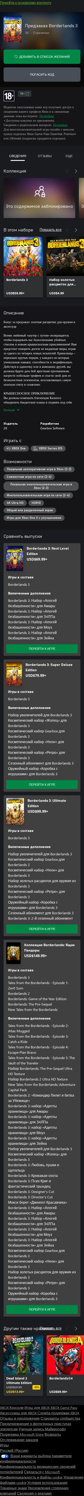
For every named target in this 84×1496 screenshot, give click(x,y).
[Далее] (75, 171)
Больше (9, 410)
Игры (4, 1445)
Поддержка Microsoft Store (22, 1434)
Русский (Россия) (14, 1450)
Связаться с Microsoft (42, 1471)
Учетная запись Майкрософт (42, 1429)
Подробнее (46, 116)
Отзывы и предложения (20, 1418)
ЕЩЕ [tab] (69, 156)
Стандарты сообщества (60, 1418)
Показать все (51, 229)
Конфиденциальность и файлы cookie (31, 1477)
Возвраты (53, 1434)
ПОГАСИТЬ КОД (42, 74)
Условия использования (47, 1482)
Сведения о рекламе (34, 1493)
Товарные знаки (13, 1488)
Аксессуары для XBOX (18, 1413)
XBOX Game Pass (64, 1407)
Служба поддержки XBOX (58, 1413)
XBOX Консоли (12, 1407)
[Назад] (66, 171)
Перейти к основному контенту (25, 2)
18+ (22, 93)
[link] (23, 267)
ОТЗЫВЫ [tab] (45, 156)
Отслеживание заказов (19, 1439)
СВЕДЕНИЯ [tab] (17, 156)
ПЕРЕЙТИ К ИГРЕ (42, 648)
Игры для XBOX (37, 1407)
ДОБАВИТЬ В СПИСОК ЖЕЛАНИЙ (44, 56)
